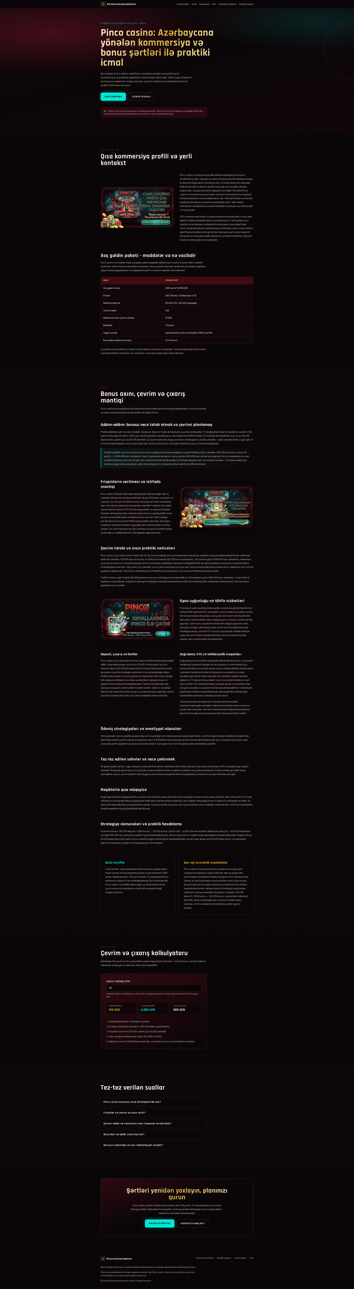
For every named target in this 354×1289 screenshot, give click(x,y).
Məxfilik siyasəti (246, 4)
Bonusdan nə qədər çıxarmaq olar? (124, 1134)
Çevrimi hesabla (141, 96)
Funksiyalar (204, 4)
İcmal (194, 4)
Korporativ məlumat (227, 4)
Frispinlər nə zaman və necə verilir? (124, 1113)
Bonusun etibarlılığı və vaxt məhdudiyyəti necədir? (133, 1145)
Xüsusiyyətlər (183, 4)
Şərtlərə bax (113, 96)
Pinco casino (186, 175)
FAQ (214, 4)
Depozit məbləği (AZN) (118, 981)
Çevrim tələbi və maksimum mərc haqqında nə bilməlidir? (138, 1123)
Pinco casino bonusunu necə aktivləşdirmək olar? (132, 1102)
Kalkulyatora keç (159, 1223)
